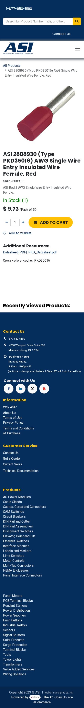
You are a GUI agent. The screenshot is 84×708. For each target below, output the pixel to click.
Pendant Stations (15, 606)
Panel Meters (12, 596)
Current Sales (12, 464)
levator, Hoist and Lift (19, 536)
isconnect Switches (18, 531)
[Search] (77, 21)
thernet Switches (16, 541)
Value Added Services (19, 669)
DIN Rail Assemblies (18, 526)
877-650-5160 (17, 338)
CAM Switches (13, 512)
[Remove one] (7, 222)
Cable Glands (12, 502)
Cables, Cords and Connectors (24, 507)
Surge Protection (15, 645)
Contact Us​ (61, 33)
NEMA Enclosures (16, 570)
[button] (51, 222)
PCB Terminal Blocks (18, 601)
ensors (9, 630)
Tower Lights (12, 659)
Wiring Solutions (14, 674)
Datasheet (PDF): (30, 252)
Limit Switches (13, 556)
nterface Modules (16, 546)
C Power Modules (17, 497)
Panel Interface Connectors (22, 575)
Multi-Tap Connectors (18, 566)
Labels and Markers (17, 551)
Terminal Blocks (14, 650)
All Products (12, 66)
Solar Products (13, 640)
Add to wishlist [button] (20, 233)
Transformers (12, 664)
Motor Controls (13, 561)
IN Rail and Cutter (16, 521)
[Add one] (23, 222)
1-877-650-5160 (19, 8)
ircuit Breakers (14, 516)
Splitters (14, 635)
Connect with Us (19, 380)
